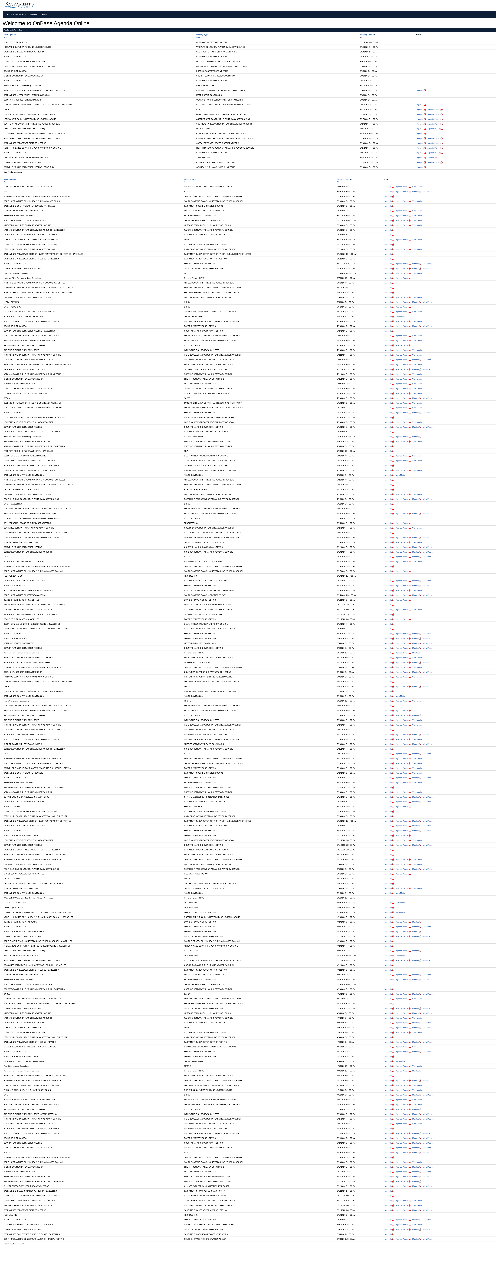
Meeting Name (10, 35)
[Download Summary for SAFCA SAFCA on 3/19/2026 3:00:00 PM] (420, 1152)
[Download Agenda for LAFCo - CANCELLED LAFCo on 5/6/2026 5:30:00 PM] (393, 879)
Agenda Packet (434, 109)
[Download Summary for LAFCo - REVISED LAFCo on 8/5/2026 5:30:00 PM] (420, 302)
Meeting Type (202, 35)
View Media (417, 187)
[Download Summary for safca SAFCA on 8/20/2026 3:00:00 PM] (420, 192)
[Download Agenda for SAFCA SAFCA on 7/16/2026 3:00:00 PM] (393, 398)
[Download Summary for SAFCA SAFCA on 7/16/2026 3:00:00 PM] (420, 398)
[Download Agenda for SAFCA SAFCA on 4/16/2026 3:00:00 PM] (393, 994)
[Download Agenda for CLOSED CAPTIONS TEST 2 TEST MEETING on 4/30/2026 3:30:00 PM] (393, 903)
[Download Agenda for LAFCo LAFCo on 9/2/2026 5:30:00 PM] (425, 109)
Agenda (420, 90)
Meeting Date (366, 35)
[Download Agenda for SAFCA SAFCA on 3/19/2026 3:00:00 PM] (393, 1152)
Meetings (34, 14)
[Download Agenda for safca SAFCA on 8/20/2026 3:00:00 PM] (393, 192)
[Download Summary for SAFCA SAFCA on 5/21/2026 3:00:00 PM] (420, 754)
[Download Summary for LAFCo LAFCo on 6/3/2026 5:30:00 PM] (420, 686)
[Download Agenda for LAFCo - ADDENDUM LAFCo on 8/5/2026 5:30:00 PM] (393, 307)
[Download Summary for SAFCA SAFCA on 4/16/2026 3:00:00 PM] (420, 994)
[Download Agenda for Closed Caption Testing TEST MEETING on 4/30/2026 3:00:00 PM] (393, 907)
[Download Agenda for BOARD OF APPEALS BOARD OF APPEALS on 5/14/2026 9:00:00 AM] (393, 807)
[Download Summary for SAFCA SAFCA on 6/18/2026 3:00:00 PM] (420, 557)
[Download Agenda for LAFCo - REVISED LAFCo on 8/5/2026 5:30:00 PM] (393, 302)
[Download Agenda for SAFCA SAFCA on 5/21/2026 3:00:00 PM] (393, 754)
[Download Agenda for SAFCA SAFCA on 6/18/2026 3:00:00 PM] (393, 557)
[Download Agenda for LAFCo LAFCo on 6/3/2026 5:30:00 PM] (393, 686)
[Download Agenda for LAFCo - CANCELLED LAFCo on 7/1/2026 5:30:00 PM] (393, 504)
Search (44, 14)
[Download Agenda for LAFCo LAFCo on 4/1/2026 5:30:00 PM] (393, 1095)
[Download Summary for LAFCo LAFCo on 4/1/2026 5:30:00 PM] (420, 1095)
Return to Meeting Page (16, 14)
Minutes (431, 157)
